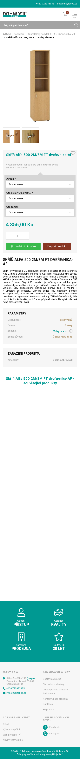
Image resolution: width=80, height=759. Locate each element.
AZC (60, 754)
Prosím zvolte (16, 184)
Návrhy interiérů (11, 740)
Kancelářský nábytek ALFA (41, 34)
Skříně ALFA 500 (67, 34)
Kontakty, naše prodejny (55, 698)
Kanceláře (19, 34)
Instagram (54, 733)
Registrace (48, 709)
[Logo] (15, 14)
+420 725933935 (45, 3)
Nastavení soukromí (42, 751)
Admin (25, 751)
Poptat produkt (57, 246)
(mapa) (31, 678)
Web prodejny (10, 734)
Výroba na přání (11, 729)
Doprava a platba (52, 679)
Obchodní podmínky (53, 684)
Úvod (8, 34)
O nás (6, 724)
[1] (76, 25)
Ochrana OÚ (62, 751)
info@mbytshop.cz (67, 3)
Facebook (54, 727)
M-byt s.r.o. (60, 331)
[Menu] (74, 14)
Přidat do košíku (25, 246)
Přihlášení (48, 704)
